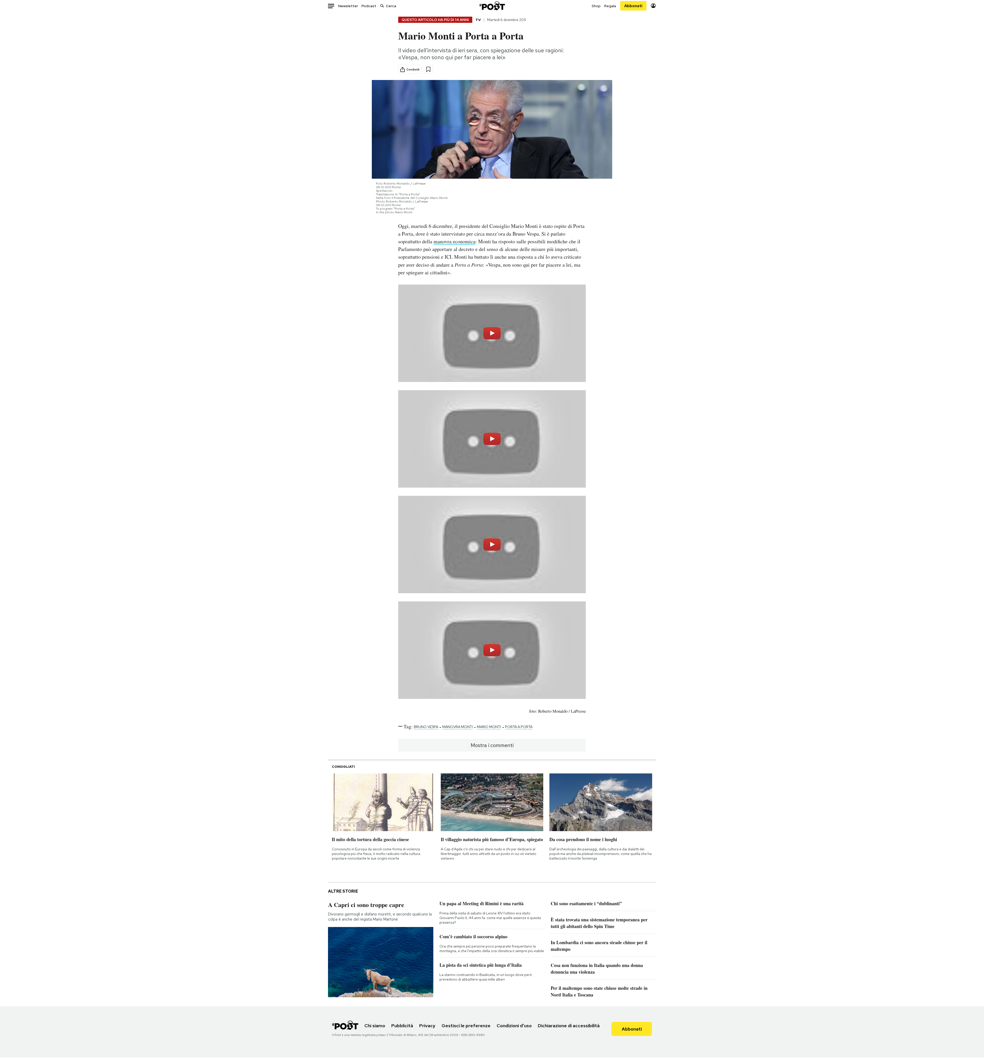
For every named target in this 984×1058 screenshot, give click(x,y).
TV (478, 19)
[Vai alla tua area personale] (653, 5)
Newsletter (348, 6)
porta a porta (518, 726)
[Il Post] (492, 5)
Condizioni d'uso (514, 1026)
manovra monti (457, 726)
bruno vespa (426, 726)
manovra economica (454, 241)
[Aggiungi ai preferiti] (428, 69)
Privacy (427, 1026)
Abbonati (633, 5)
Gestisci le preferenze (466, 1026)
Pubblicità (402, 1026)
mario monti (489, 726)
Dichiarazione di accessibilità (569, 1026)
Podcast (369, 6)
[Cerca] (382, 5)
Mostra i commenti (492, 745)
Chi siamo (374, 1026)
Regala (610, 6)
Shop (596, 6)
